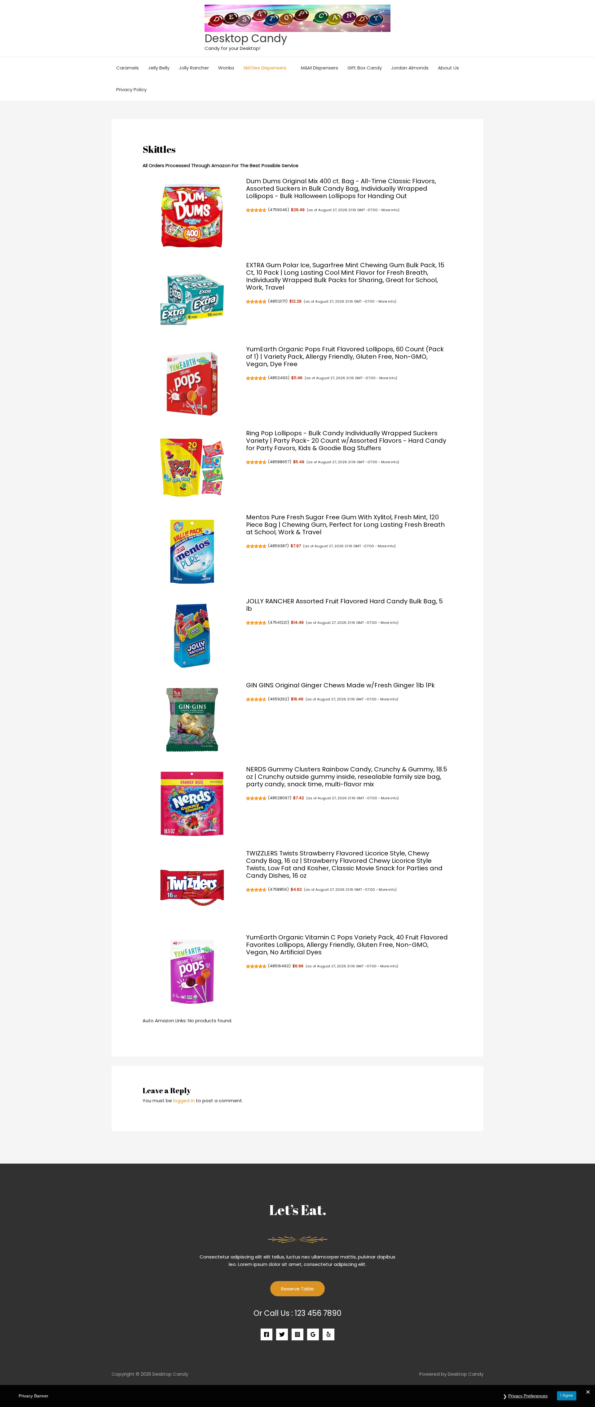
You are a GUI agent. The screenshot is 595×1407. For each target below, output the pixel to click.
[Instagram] (297, 1334)
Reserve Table (297, 1288)
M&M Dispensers (319, 67)
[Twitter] (282, 1334)
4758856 (278, 889)
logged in (184, 1100)
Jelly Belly (159, 67)
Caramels (127, 67)
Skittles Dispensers (264, 67)
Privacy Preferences (528, 1395)
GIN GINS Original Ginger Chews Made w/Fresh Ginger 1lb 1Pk (340, 685)
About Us (448, 67)
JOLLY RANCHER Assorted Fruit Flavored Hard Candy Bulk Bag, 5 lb (344, 605)
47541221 (278, 622)
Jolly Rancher (194, 67)
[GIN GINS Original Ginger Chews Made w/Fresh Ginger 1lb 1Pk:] (192, 720)
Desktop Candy (246, 38)
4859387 (278, 546)
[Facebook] (266, 1334)
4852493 (279, 378)
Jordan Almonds (410, 67)
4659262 (278, 699)
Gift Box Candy (364, 67)
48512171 (278, 301)
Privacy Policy (131, 89)
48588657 (279, 462)
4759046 (278, 210)
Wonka (226, 67)
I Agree (566, 1395)
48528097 (279, 798)
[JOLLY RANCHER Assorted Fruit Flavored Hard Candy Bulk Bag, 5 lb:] (192, 636)
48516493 (279, 966)
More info (389, 209)
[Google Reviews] (313, 1334)
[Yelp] (328, 1334)
